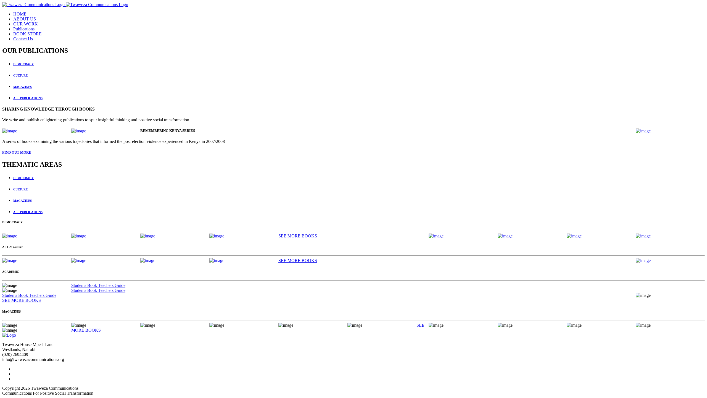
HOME (20, 14)
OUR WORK (25, 24)
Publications (24, 29)
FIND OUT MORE (16, 152)
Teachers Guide (111, 285)
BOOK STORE (27, 34)
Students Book (84, 285)
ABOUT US (24, 19)
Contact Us (23, 38)
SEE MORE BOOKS (297, 236)
